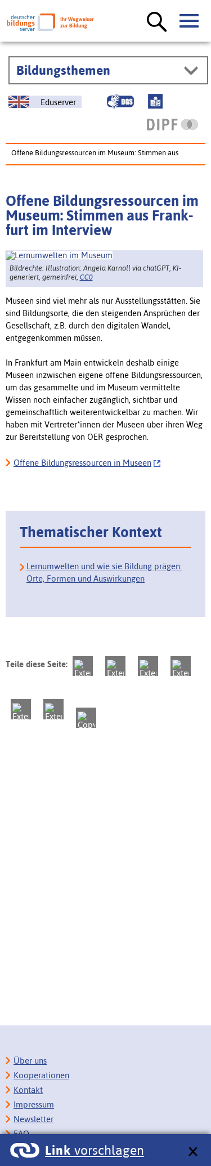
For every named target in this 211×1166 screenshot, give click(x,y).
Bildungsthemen (63, 70)
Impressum (34, 1104)
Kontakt (28, 1090)
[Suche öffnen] (157, 22)
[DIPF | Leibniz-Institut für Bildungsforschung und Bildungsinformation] (172, 124)
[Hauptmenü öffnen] (189, 21)
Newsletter (33, 1119)
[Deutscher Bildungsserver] (50, 22)
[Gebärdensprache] (120, 101)
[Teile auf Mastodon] (83, 666)
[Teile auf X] (148, 666)
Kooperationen (41, 1075)
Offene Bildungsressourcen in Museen (82, 462)
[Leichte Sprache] (155, 101)
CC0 (86, 277)
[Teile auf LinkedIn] (21, 709)
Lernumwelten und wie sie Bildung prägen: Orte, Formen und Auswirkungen (104, 572)
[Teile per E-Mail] (53, 709)
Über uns (30, 1060)
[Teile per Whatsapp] (180, 666)
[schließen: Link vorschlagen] (193, 1152)
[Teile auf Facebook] (115, 666)
